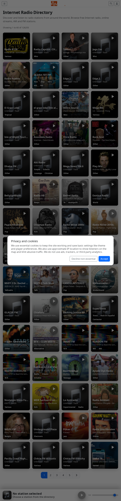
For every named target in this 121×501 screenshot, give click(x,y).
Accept (104, 258)
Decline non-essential (83, 258)
